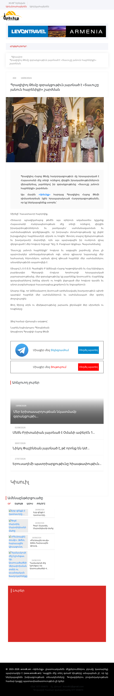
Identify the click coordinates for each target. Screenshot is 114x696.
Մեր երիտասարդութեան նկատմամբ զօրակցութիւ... (44, 414)
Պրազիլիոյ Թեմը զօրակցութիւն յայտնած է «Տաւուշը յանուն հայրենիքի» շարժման (53, 62)
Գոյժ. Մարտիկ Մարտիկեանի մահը (43, 527)
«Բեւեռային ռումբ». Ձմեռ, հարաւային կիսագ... (39, 543)
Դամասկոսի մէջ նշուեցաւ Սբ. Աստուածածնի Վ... (39, 566)
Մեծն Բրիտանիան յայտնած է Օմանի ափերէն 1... (54, 432)
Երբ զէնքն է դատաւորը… (39, 513)
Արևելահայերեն (39, 6)
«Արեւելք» (44, 194)
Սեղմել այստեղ (88, 350)
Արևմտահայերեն (16, 6)
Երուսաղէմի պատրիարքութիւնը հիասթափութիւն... (57, 464)
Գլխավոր (16, 57)
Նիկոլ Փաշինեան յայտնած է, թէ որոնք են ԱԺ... (51, 448)
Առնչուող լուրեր (25, 382)
